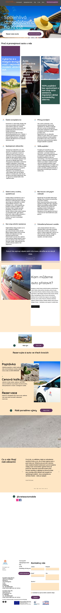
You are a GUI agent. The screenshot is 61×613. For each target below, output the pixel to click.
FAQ (20, 564)
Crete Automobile (9, 1)
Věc (47, 573)
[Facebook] (20, 500)
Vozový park (22, 560)
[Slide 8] (45, 488)
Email (32, 573)
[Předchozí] (22, 472)
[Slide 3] (37, 488)
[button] (52, 2)
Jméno (33, 566)
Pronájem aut (5, 567)
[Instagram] (17, 500)
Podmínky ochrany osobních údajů (24, 568)
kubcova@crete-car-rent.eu (13, 588)
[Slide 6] (42, 488)
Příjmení (48, 566)
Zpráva (33, 581)
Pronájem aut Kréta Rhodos (11, 2)
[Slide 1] (34, 488)
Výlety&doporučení (24, 562)
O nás (20, 566)
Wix (26, 599)
